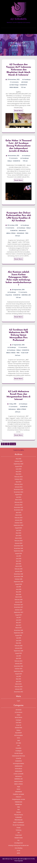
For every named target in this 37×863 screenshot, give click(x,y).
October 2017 (18, 610)
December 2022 (18, 489)
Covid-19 (18, 725)
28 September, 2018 (18, 289)
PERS (26, 233)
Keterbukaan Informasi (18, 756)
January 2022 (18, 505)
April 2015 (18, 658)
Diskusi (10, 161)
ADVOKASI (24, 82)
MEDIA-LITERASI (10, 233)
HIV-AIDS (18, 743)
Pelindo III (18, 797)
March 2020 (18, 538)
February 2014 (18, 661)
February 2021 (18, 517)
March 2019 (18, 566)
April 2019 (18, 564)
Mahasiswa (22, 230)
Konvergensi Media (18, 763)
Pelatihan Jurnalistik (18, 794)
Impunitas (9, 295)
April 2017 (18, 625)
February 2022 (19, 502)
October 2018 (18, 579)
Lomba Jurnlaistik (18, 774)
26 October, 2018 (12, 225)
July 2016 (18, 638)
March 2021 (18, 515)
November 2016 (18, 630)
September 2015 (18, 651)
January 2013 (18, 689)
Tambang (18, 830)
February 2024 (18, 476)
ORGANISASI (20, 233)
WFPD (18, 853)
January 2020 (18, 543)
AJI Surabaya (26, 79)
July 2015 (18, 656)
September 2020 (18, 525)
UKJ (18, 840)
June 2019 (18, 558)
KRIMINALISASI (18, 766)
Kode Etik (18, 758)
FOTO (18, 738)
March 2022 (18, 499)
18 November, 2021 (13, 155)
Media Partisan (18, 781)
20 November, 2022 (13, 79)
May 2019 (18, 561)
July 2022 (18, 497)
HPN (18, 745)
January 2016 (18, 648)
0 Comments (14, 82)
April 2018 (18, 594)
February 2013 (18, 686)
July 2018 (18, 587)
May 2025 (18, 471)
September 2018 (18, 581)
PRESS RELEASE (14, 87)
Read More (18, 111)
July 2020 (18, 530)
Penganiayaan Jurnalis (18, 799)
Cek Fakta (18, 722)
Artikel (18, 715)
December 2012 (18, 692)
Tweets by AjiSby (18, 450)
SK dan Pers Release (18, 825)
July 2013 (18, 676)
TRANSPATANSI (18, 838)
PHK (18, 809)
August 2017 (18, 615)
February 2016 (18, 645)
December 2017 (18, 605)
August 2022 (18, 494)
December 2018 (18, 574)
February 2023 (19, 484)
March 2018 (18, 597)
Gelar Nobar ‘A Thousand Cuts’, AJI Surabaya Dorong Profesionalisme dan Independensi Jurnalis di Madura (18, 146)
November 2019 (18, 548)
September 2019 (18, 551)
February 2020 (19, 540)
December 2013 (18, 666)
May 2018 (18, 592)
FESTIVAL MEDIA (18, 735)
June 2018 (18, 589)
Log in (18, 701)
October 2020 (18, 523)
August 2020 (18, 528)
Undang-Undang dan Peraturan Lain (18, 845)
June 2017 (18, 620)
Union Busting (18, 848)
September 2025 (18, 464)
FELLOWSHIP (18, 733)
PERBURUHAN (18, 802)
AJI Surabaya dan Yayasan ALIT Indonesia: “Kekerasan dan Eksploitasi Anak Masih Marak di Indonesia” (18, 69)
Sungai (18, 827)
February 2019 (18, 569)
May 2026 (18, 459)
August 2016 (18, 635)
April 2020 (18, 535)
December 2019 (18, 546)
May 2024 (18, 474)
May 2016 (18, 643)
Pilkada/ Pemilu (18, 815)
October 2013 (18, 668)
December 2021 (18, 507)
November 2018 (18, 576)
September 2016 (18, 633)
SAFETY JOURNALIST (18, 822)
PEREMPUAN (18, 804)
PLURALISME (18, 817)
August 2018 (18, 584)
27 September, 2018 (18, 345)
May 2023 (18, 482)
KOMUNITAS (23, 85)
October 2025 (18, 461)
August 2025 (18, 466)
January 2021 (18, 520)
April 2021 (18, 512)
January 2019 (18, 571)
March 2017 (18, 628)
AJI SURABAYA (18, 19)
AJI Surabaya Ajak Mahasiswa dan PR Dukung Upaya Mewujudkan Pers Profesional (18, 335)
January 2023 (18, 487)
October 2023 (18, 479)
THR (18, 832)
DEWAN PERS (18, 727)
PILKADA (18, 812)
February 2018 (18, 599)
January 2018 (18, 602)
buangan (18, 720)
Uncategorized (18, 843)
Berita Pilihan (18, 717)
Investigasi (19, 751)
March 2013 (18, 684)
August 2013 (18, 674)
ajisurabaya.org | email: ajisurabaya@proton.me (17, 859)
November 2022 (18, 492)
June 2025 (18, 469)
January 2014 (18, 663)
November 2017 (18, 607)
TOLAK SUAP (24, 353)
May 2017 (18, 622)
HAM (18, 740)
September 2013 (18, 671)
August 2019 (18, 553)
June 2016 (18, 640)
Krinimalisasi (18, 768)
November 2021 (18, 510)
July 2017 (18, 617)
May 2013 (18, 679)
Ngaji (18, 786)
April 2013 (18, 681)
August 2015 (18, 653)
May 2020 (18, 533)
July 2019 (18, 556)
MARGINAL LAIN (26, 295)
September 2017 (18, 612)
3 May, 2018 (12, 404)
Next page (12, 444)
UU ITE (18, 850)
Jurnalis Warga (14, 85)
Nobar (18, 789)
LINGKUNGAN (18, 771)
